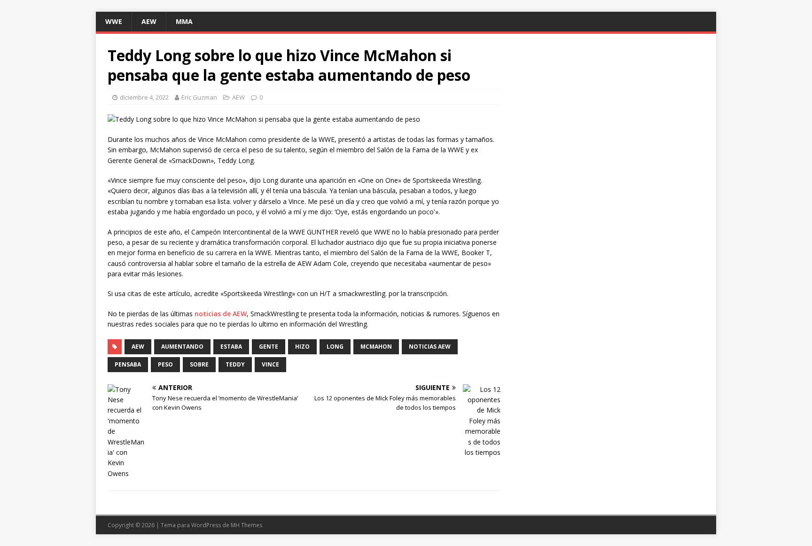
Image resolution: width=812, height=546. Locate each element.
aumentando (182, 347)
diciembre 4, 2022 (144, 97)
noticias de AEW (221, 313)
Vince (270, 364)
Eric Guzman (199, 97)
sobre (199, 364)
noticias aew (430, 347)
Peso (165, 364)
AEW (148, 21)
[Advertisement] (609, 111)
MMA (184, 21)
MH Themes (246, 525)
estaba (231, 347)
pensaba (128, 364)
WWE (113, 21)
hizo (302, 347)
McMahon (376, 347)
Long (335, 347)
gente (268, 347)
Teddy (235, 364)
